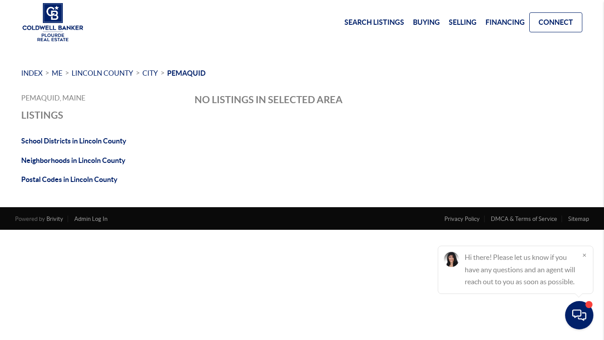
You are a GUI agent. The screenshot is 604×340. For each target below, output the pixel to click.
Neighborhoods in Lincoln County (73, 160)
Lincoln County (102, 73)
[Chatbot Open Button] (579, 315)
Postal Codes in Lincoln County (69, 179)
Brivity (54, 219)
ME (57, 73)
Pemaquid (186, 73)
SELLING (463, 22)
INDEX (31, 73)
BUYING (426, 22)
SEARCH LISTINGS (374, 22)
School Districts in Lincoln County (73, 141)
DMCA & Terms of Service (524, 219)
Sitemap (578, 219)
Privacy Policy (462, 219)
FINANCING (505, 22)
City (150, 73)
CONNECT (556, 22)
